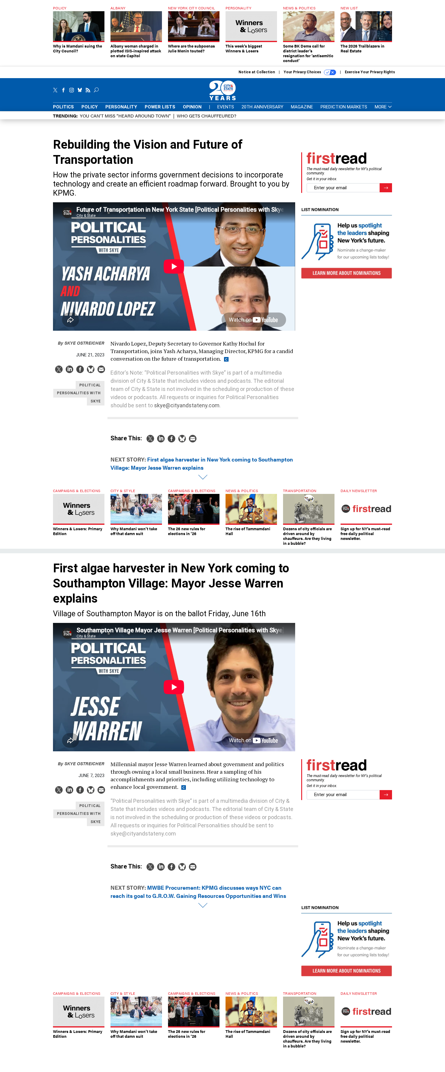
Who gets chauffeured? (206, 115)
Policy (89, 107)
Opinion (192, 107)
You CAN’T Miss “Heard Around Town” (125, 115)
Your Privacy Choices (303, 72)
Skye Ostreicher (81, 342)
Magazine (302, 107)
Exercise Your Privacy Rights (370, 72)
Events (225, 107)
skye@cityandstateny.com (186, 405)
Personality (121, 107)
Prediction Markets (344, 107)
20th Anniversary (262, 107)
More (381, 107)
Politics (63, 107)
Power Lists (160, 107)
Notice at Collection (257, 72)
